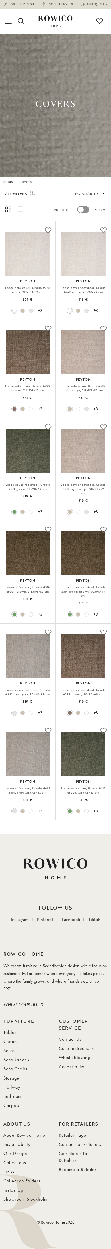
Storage (11, 1078)
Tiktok (94, 919)
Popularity (86, 193)
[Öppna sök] (20, 21)
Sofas (8, 181)
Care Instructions (76, 1048)
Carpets (11, 1105)
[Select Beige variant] (22, 310)
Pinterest (45, 919)
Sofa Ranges (16, 1060)
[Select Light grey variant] (31, 310)
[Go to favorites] (99, 21)
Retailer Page (73, 1135)
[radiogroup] (28, 209)
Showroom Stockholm (25, 1199)
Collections (14, 1163)
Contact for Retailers (80, 1144)
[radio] (8, 209)
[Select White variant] (14, 310)
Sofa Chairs (15, 1069)
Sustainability (16, 1144)
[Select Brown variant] (14, 409)
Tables (10, 1032)
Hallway (11, 1087)
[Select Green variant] (14, 511)
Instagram (20, 919)
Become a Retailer (77, 1169)
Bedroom (12, 1096)
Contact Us (70, 1039)
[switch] (83, 209)
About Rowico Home (24, 1135)
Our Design (15, 1153)
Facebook (71, 919)
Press (8, 1172)
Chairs (10, 1041)
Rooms (101, 209)
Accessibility (72, 1067)
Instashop (13, 1190)
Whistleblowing (75, 1057)
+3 (40, 310)
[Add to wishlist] (48, 230)
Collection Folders (22, 1181)
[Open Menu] (9, 21)
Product (63, 209)
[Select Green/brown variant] (14, 614)
